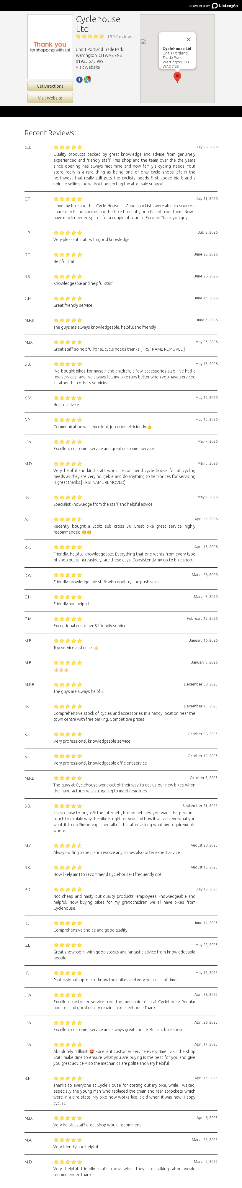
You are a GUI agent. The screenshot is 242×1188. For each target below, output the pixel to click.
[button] (177, 77)
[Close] (189, 39)
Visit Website (50, 98)
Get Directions (50, 86)
